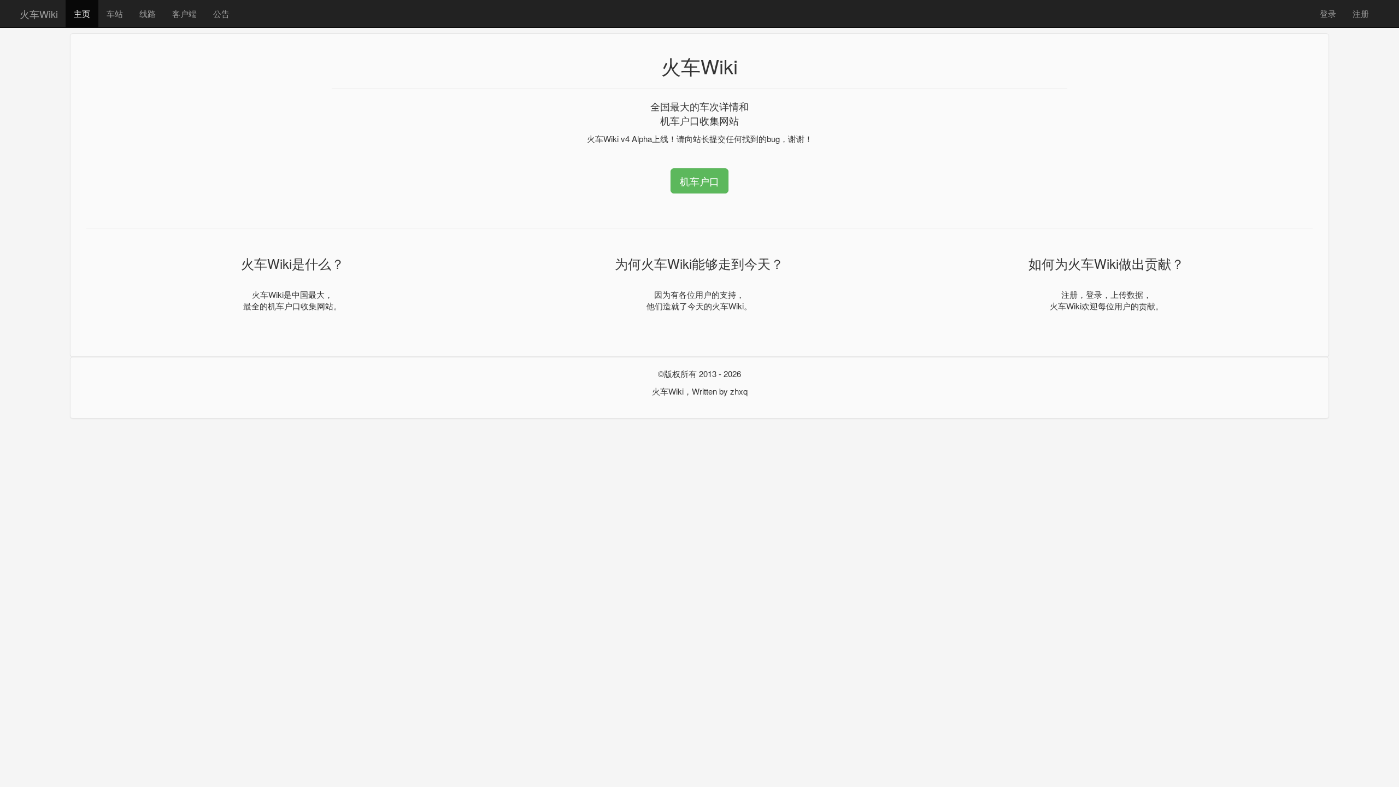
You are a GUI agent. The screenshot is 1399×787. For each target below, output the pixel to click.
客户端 (184, 13)
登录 (1328, 13)
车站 (115, 13)
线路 (147, 13)
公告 (221, 13)
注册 (1361, 13)
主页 (82, 13)
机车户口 (699, 181)
